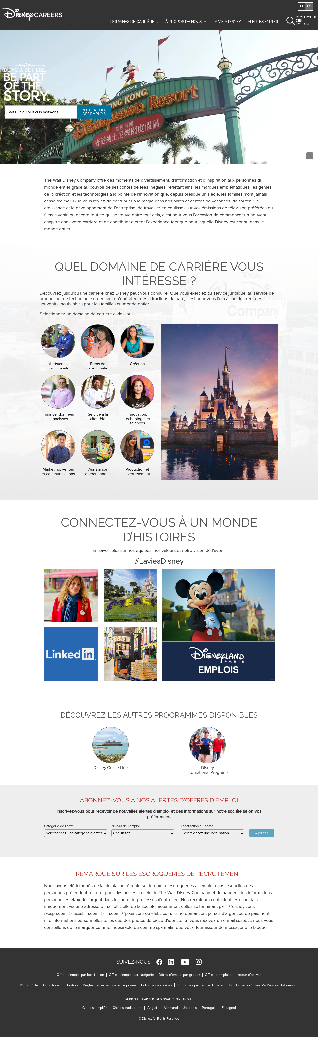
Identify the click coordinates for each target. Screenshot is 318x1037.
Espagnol (229, 1008)
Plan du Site (29, 985)
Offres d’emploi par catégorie (131, 975)
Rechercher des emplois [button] (302, 20)
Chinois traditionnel (129, 1008)
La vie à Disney (228, 22)
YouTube (185, 962)
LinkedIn (171, 962)
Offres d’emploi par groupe (179, 975)
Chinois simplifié (96, 1008)
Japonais (191, 1008)
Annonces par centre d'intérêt (201, 985)
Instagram (199, 962)
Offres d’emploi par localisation (80, 975)
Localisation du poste (197, 826)
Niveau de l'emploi (125, 826)
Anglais (154, 1008)
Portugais (210, 1008)
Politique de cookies (158, 985)
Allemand (172, 1008)
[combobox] (75, 833)
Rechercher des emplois (94, 112)
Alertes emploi (263, 21)
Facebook (159, 962)
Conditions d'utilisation (61, 985)
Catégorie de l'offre (59, 826)
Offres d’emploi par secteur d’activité (233, 975)
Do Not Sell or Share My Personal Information (263, 985)
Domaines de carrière (132, 21)
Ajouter (261, 833)
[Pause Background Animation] (309, 156)
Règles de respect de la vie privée (110, 985)
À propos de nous (183, 21)
